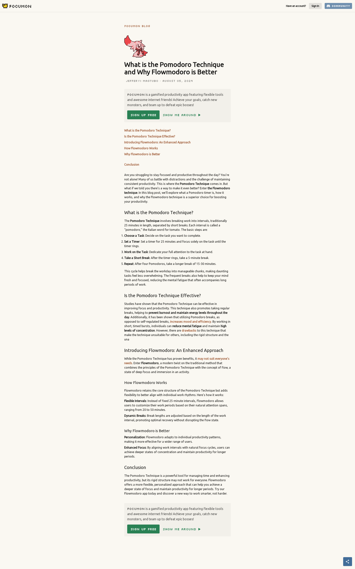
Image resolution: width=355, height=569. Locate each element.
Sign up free (143, 115)
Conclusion (131, 164)
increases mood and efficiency (190, 321)
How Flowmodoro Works (141, 148)
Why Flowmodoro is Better (142, 154)
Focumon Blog (137, 26)
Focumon (20, 6)
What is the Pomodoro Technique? (147, 130)
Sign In (315, 5)
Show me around (179, 115)
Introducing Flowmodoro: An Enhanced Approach (157, 142)
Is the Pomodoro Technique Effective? (149, 136)
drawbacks (189, 330)
